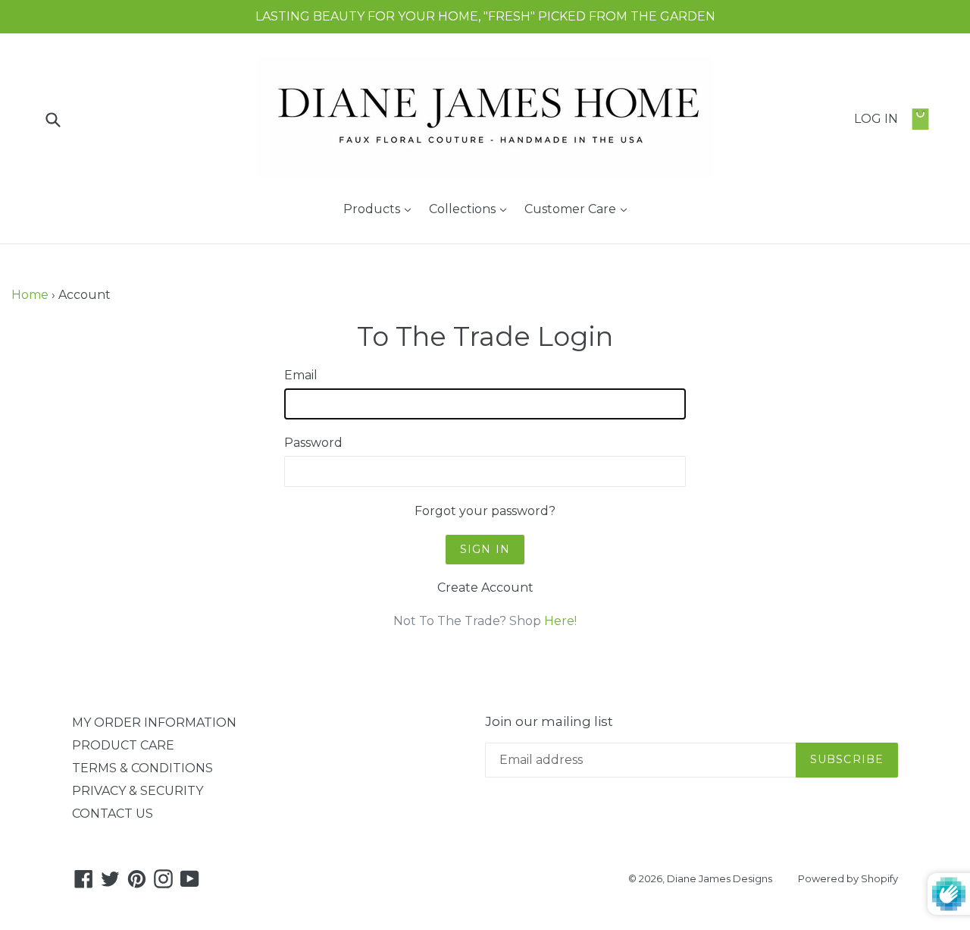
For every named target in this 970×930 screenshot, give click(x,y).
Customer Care (579, 208)
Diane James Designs (719, 878)
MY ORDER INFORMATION (154, 722)
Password (313, 442)
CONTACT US (112, 813)
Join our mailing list (549, 721)
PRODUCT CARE (123, 745)
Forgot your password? (485, 511)
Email (301, 375)
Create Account (485, 587)
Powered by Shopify (848, 878)
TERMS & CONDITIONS (142, 768)
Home (29, 294)
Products (380, 208)
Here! (560, 621)
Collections (471, 208)
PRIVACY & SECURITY (137, 791)
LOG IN (876, 119)
